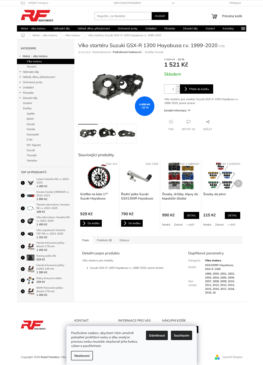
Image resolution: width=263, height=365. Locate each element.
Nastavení (82, 356)
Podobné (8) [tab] (104, 240)
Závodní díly (30, 98)
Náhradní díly (31, 72)
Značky (27, 108)
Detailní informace (175, 110)
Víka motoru (34, 61)
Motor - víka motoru (35, 56)
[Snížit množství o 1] (178, 91)
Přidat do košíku (199, 89)
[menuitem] (33, 28)
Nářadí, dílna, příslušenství (39, 77)
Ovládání (28, 87)
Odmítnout (157, 335)
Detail (191, 215)
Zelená (178, 224)
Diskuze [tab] (124, 240)
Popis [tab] (85, 240)
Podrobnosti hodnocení (127, 52)
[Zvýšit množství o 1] (178, 87)
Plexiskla (28, 92)
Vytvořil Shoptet (232, 357)
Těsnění (31, 66)
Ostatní (27, 103)
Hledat (160, 16)
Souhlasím (181, 335)
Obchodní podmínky (127, 2)
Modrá (166, 224)
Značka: (154, 52)
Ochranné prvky (32, 82)
